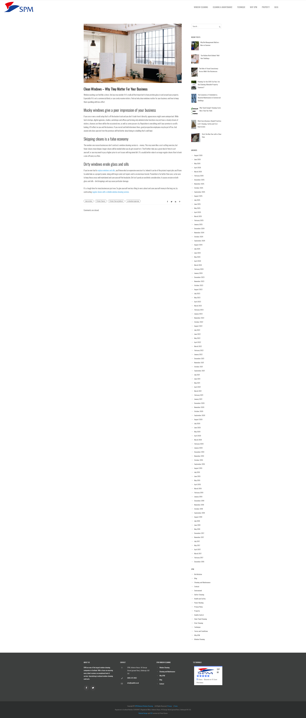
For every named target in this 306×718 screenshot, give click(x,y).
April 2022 (197, 342)
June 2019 (197, 476)
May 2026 (197, 163)
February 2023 (198, 309)
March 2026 (198, 171)
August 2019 (198, 468)
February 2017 (198, 557)
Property (266, 7)
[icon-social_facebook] (87, 688)
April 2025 (197, 212)
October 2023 (198, 285)
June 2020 (197, 427)
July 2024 (197, 248)
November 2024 (199, 232)
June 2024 (197, 253)
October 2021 (198, 366)
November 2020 (199, 407)
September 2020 (199, 415)
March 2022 (198, 346)
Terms (176, 706)
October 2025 (198, 188)
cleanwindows (88, 201)
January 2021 (198, 399)
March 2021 (198, 391)
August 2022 (198, 326)
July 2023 (197, 293)
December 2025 (199, 179)
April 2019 (197, 484)
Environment (198, 590)
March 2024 (198, 265)
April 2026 (197, 167)
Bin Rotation (198, 574)
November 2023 (199, 281)
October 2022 (198, 322)
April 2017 (197, 549)
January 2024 (198, 273)
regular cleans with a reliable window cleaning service (110, 191)
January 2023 (198, 313)
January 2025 (198, 224)
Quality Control (199, 615)
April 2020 (197, 435)
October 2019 (198, 460)
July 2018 (197, 521)
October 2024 (198, 236)
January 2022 (198, 354)
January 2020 (198, 448)
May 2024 (197, 257)
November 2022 (199, 318)
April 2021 (197, 387)
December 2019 (199, 452)
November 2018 (199, 504)
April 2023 (197, 301)
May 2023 (197, 297)
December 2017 (199, 533)
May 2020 (197, 431)
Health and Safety (199, 598)
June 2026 (197, 159)
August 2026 (198, 155)
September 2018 (199, 513)
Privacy (169, 706)
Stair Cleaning (198, 623)
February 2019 (198, 492)
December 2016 (199, 561)
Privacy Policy (198, 606)
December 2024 (199, 228)
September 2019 (199, 464)
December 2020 (199, 403)
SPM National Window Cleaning (144, 706)
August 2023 (198, 289)
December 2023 (199, 277)
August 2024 (198, 244)
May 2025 (197, 208)
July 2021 (197, 374)
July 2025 (197, 200)
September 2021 (199, 370)
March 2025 (198, 216)
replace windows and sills (106, 170)
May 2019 (197, 480)
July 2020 (197, 423)
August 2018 (198, 517)
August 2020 (198, 419)
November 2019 (199, 456)
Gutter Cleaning (199, 594)
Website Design (143, 713)
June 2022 (197, 334)
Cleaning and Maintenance (202, 582)
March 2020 (198, 439)
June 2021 (197, 378)
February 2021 (198, 395)
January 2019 (198, 496)
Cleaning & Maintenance (222, 7)
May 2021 (197, 383)
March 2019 (198, 488)
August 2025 (198, 196)
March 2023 (198, 305)
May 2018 (197, 529)
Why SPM (253, 7)
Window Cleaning (201, 7)
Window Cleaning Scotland (116, 201)
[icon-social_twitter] (93, 688)
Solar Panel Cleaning (200, 619)
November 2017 (199, 537)
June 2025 (197, 204)
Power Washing (199, 602)
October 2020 (198, 411)
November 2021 (199, 362)
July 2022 (197, 330)
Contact (196, 586)
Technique (241, 7)
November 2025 (199, 183)
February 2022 (198, 350)
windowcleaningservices (133, 201)
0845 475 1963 (132, 678)
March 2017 (198, 553)
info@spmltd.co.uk (133, 683)
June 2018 (197, 525)
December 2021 (199, 358)
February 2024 (198, 269)
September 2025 (199, 192)
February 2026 (198, 175)
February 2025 (198, 220)
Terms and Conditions (201, 631)
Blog (276, 7)
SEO (151, 713)
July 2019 (197, 472)
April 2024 (197, 261)
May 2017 (197, 545)
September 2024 (199, 240)
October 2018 (198, 508)
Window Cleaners (100, 201)
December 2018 (199, 500)
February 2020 (198, 443)
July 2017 (197, 541)
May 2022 (197, 338)
